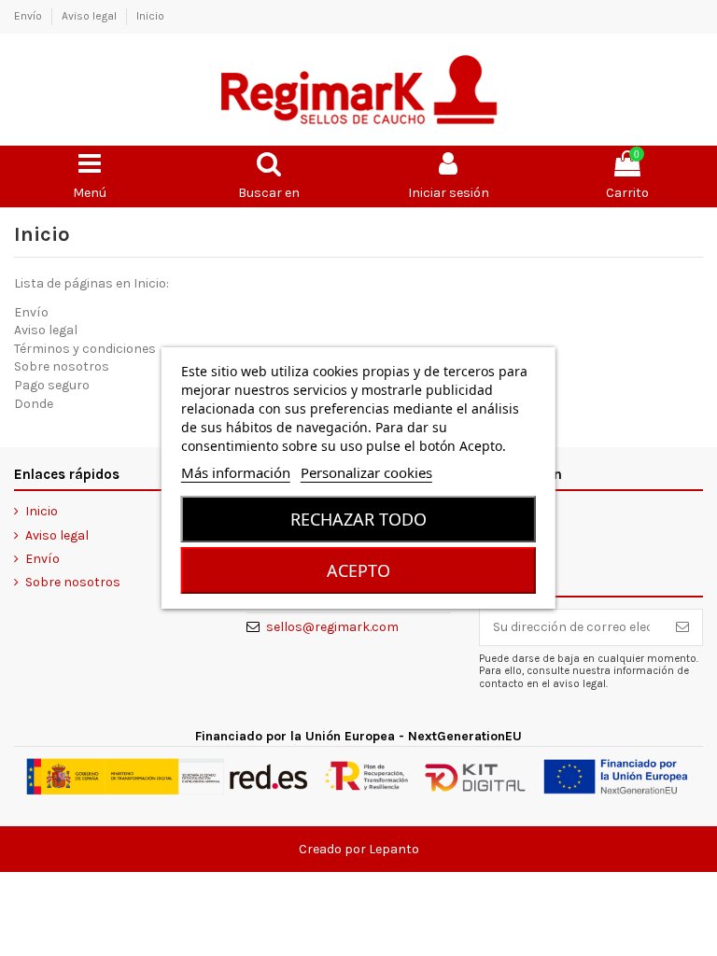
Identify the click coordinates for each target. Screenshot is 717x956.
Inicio (150, 15)
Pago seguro (52, 385)
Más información (235, 472)
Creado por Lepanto (359, 849)
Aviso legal (91, 15)
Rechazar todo (358, 519)
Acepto (358, 570)
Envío (29, 15)
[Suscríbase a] (682, 627)
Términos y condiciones (85, 349)
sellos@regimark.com (332, 627)
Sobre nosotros (61, 366)
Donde (33, 404)
